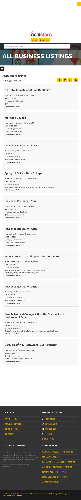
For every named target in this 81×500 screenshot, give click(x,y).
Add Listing (45, 40)
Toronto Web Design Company (54, 472)
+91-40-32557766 (12, 325)
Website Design (52, 494)
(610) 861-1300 (11, 126)
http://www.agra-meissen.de (15, 159)
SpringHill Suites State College (23, 173)
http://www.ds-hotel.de (13, 104)
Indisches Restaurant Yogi (20, 201)
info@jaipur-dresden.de (14, 297)
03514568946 (11, 295)
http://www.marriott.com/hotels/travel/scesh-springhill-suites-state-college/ (30, 187)
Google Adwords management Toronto (58, 462)
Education (49, 434)
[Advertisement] (40, 15)
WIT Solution (17, 496)
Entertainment (51, 424)
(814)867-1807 (11, 181)
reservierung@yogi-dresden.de (17, 212)
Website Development (38, 494)
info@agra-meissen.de (14, 156)
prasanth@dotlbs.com (14, 129)
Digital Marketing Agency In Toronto (57, 452)
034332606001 (11, 353)
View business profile (13, 107)
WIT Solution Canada (50, 482)
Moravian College (15, 117)
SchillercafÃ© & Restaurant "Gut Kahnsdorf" (31, 344)
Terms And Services (13, 424)
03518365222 (11, 237)
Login (35, 40)
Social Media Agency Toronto (54, 477)
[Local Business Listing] (40, 36)
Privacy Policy (11, 419)
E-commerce (50, 419)
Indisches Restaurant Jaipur (21, 286)
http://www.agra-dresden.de (15, 243)
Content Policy (11, 429)
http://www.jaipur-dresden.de (15, 300)
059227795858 (11, 98)
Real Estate (49, 439)
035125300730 (11, 209)
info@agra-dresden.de (14, 240)
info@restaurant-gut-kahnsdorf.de (18, 356)
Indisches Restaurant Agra (21, 145)
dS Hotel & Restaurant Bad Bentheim (27, 90)
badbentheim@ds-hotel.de (15, 101)
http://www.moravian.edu (14, 132)
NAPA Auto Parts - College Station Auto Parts (32, 256)
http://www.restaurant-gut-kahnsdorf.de (19, 359)
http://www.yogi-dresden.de (15, 215)
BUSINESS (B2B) (50, 429)
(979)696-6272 (11, 264)
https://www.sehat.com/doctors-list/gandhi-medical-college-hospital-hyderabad (32, 331)
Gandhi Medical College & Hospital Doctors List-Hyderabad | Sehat (34, 316)
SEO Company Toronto (51, 457)
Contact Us (9, 434)
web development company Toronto (57, 467)
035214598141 (11, 154)
